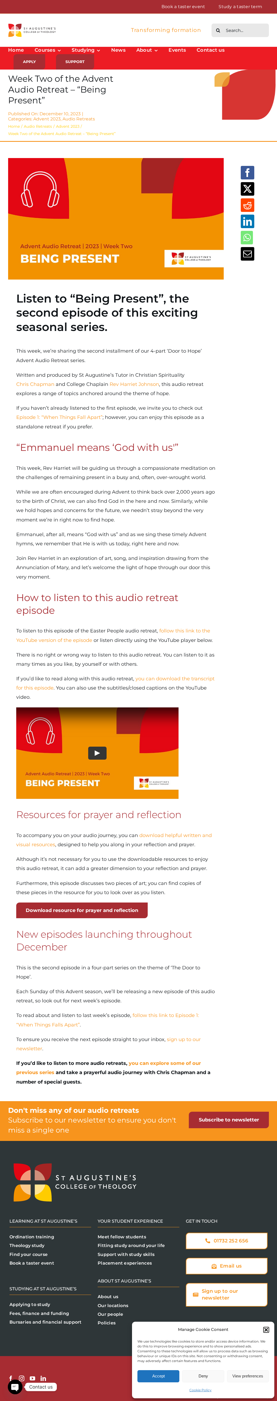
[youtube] (32, 1378)
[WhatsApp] (246, 237)
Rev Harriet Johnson (134, 384)
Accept (158, 1376)
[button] (266, 1330)
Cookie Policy (200, 1390)
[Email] (247, 254)
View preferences (247, 1376)
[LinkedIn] (247, 221)
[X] (247, 189)
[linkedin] (43, 1378)
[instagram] (21, 1378)
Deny (203, 1376)
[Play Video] (97, 752)
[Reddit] (247, 205)
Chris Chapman (35, 384)
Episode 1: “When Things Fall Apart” (59, 417)
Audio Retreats (78, 119)
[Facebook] (247, 173)
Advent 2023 (47, 119)
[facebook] (11, 1378)
